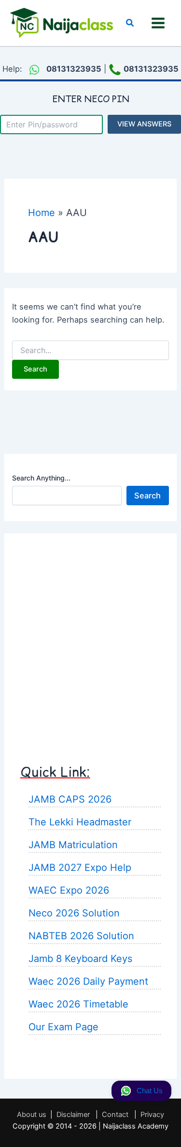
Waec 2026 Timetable (78, 1004)
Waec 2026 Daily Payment (88, 981)
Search (147, 495)
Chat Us (150, 1091)
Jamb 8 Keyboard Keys (80, 958)
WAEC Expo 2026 (68, 890)
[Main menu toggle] (157, 23)
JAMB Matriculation (73, 845)
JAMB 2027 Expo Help (79, 867)
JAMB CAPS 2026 (69, 799)
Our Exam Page (63, 1027)
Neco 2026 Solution (74, 913)
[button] (130, 23)
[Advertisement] (90, 639)
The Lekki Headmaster (79, 822)
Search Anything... (41, 478)
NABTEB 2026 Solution (81, 936)
